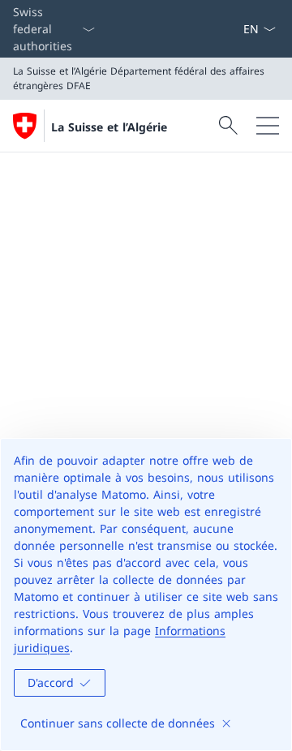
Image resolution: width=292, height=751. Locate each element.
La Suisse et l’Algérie (109, 127)
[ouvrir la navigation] (267, 125)
